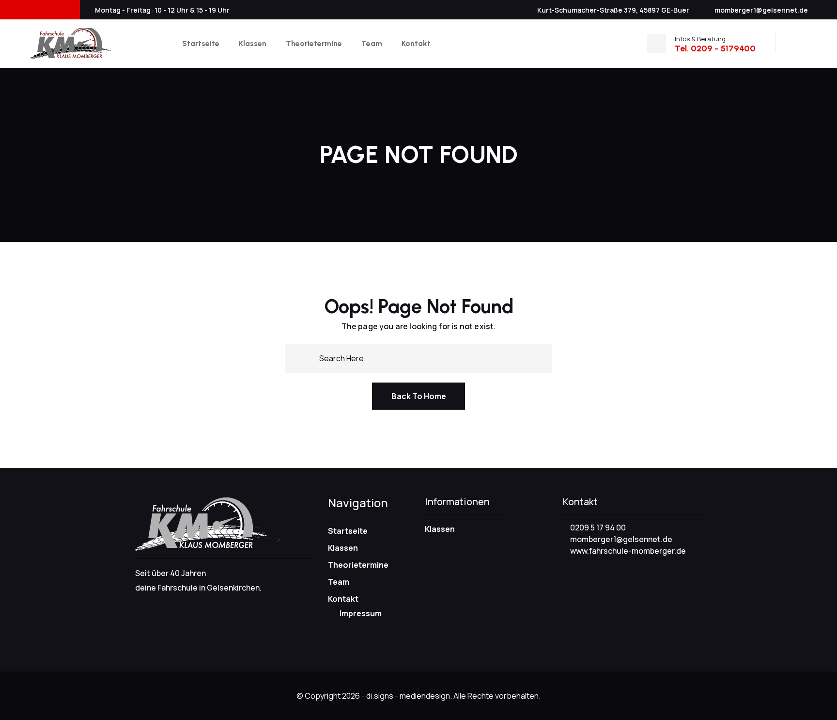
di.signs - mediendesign (408, 695)
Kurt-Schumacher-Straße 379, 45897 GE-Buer (613, 10)
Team (371, 43)
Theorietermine (314, 43)
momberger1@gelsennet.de (761, 10)
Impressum (361, 613)
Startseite (200, 43)
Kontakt (416, 43)
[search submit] (308, 358)
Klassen (252, 43)
